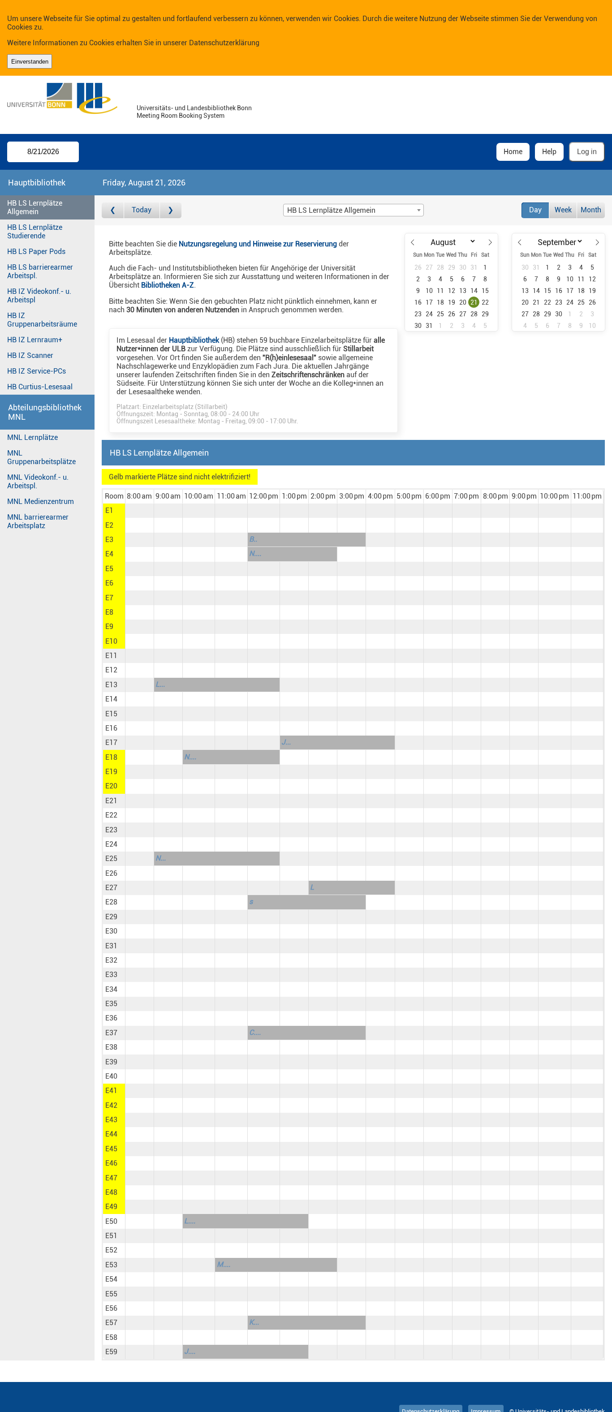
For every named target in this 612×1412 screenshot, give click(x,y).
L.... (189, 1221)
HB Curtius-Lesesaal (40, 387)
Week (563, 210)
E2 (109, 525)
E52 (111, 1250)
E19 (111, 771)
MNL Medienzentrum (40, 501)
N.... (255, 553)
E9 (109, 626)
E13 (111, 684)
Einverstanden (29, 61)
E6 (109, 583)
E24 (111, 844)
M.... (223, 1264)
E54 (111, 1279)
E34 (111, 989)
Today (141, 210)
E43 (111, 1119)
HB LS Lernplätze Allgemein (34, 207)
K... (254, 1322)
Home (513, 151)
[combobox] (353, 210)
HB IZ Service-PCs (36, 371)
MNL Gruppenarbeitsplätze (41, 457)
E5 (109, 568)
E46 (111, 1163)
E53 (111, 1265)
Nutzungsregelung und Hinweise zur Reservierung (258, 244)
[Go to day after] (170, 210)
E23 (111, 830)
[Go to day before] (113, 210)
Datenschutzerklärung (224, 43)
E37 (111, 1033)
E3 (109, 539)
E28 (111, 902)
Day (535, 210)
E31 (111, 946)
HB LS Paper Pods (36, 251)
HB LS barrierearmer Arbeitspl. (40, 271)
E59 (111, 1351)
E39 (111, 1062)
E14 (111, 699)
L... (160, 684)
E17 (111, 742)
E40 (111, 1076)
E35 (111, 1003)
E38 (111, 1047)
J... (286, 742)
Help (549, 151)
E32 (111, 960)
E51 (111, 1235)
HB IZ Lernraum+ (34, 340)
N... (160, 858)
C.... (255, 1032)
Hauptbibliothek (194, 340)
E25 (111, 858)
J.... (189, 1351)
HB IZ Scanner (30, 355)
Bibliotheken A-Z (167, 285)
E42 (111, 1105)
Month (591, 210)
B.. (253, 539)
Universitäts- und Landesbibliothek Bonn (194, 108)
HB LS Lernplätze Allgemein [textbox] (331, 210)
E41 (111, 1090)
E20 (111, 786)
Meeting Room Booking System (180, 116)
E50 (111, 1221)
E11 (111, 655)
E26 (111, 873)
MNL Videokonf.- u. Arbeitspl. (38, 481)
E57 (111, 1322)
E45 (111, 1149)
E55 (111, 1294)
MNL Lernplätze (32, 437)
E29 (111, 917)
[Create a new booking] (139, 511)
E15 (111, 714)
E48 (111, 1192)
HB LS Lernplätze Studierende (34, 231)
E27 (111, 887)
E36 (111, 1018)
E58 (111, 1337)
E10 (111, 641)
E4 (109, 554)
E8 (109, 612)
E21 (111, 800)
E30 (111, 931)
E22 (111, 815)
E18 (111, 757)
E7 (109, 598)
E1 (109, 510)
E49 (111, 1206)
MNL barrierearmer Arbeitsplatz (38, 521)
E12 (111, 670)
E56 (111, 1308)
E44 (111, 1134)
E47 (111, 1178)
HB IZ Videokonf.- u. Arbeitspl (39, 295)
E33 (111, 974)
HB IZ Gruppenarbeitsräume (42, 319)
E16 (111, 728)
